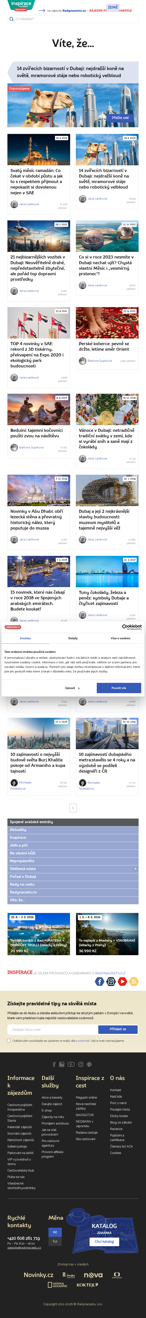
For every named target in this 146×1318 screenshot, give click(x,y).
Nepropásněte (22, 861)
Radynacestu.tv (23, 892)
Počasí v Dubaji (23, 877)
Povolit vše (119, 688)
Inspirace (18, 838)
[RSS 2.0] (134, 981)
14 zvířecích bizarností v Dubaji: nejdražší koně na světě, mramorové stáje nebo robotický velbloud (70, 72)
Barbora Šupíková (99, 361)
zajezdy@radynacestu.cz (24, 1247)
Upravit (70, 688)
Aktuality (18, 830)
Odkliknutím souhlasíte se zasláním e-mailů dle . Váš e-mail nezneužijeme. (68, 1041)
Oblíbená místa (23, 869)
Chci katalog (104, 1242)
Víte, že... (17, 900)
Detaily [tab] (73, 638)
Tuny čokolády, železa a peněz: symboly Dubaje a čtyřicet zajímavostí (104, 598)
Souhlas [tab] (25, 638)
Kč (55, 1232)
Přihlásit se (118, 1029)
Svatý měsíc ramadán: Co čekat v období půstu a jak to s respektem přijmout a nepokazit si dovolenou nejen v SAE (36, 182)
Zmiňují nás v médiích (73, 1264)
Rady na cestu (22, 885)
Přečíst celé (120, 118)
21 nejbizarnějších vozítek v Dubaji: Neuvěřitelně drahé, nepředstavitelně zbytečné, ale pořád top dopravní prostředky (37, 268)
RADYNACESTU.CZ (110, 973)
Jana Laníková (28, 204)
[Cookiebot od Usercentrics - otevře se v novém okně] (125, 627)
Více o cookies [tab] (120, 638)
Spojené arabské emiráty (31, 822)
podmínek (83, 1041)
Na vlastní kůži (22, 853)
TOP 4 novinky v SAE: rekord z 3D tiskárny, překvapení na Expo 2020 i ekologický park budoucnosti (36, 355)
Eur (55, 1241)
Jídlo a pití (19, 845)
